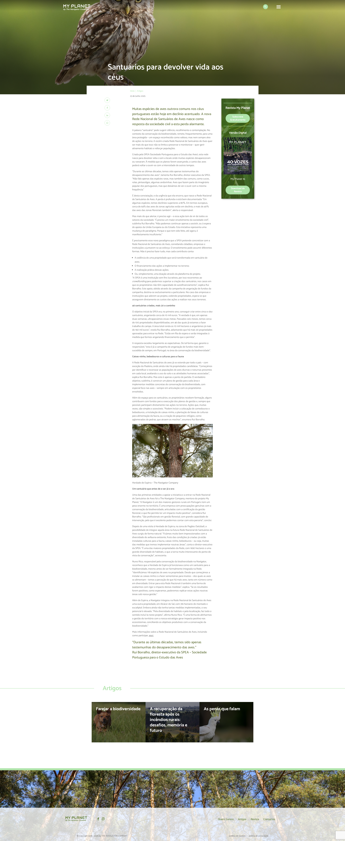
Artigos (242, 819)
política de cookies (237, 836)
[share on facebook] (107, 107)
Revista (255, 819)
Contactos (269, 819)
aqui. (151, 636)
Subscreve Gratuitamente (237, 118)
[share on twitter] (107, 100)
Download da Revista (238, 190)
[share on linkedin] (107, 115)
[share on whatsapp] (107, 123)
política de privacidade (258, 836)
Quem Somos (226, 819)
